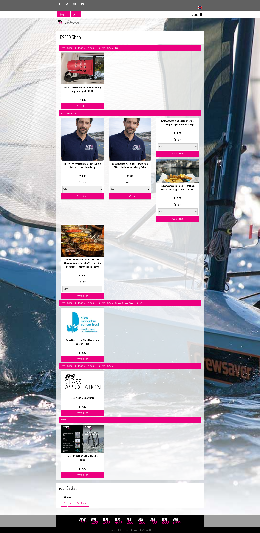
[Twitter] (66, 4)
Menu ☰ (197, 14)
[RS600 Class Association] (142, 521)
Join (77, 14)
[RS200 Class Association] (94, 521)
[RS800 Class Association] (165, 521)
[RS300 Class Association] (106, 521)
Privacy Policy (113, 530)
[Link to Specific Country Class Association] (200, 7)
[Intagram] (74, 4)
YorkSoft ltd (147, 530)
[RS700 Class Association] (153, 521)
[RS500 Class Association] (130, 521)
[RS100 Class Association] (82, 521)
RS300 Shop (70, 37)
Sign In (64, 14)
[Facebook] (59, 4)
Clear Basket (81, 503)
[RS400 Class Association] (118, 521)
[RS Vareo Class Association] (177, 521)
